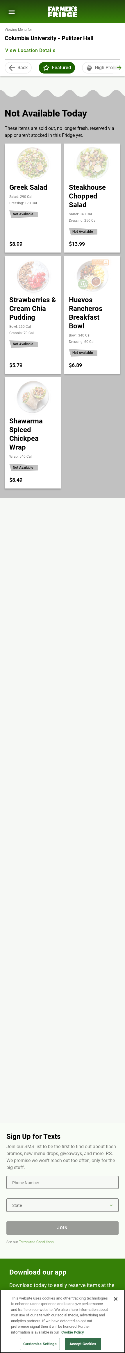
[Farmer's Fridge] (62, 11)
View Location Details (30, 50)
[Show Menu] (12, 12)
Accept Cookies (83, 1344)
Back (22, 67)
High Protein (108, 67)
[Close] (115, 1299)
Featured (61, 67)
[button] (46, 67)
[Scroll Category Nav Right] (119, 68)
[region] (62, 1321)
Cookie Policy (72, 1332)
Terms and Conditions (36, 1242)
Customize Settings (39, 1344)
